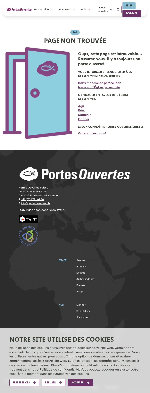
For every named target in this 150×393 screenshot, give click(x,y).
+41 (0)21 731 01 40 (32, 199)
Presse (80, 285)
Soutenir (84, 114)
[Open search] (118, 9)
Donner (132, 13)
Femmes (81, 266)
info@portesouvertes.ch (35, 203)
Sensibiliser (83, 311)
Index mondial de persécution (99, 82)
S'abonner (82, 317)
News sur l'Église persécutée (99, 87)
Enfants (80, 272)
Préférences (21, 382)
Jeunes (80, 260)
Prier (129, 5)
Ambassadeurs (85, 279)
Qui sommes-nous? (92, 133)
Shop (79, 291)
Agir (81, 106)
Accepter (77, 382)
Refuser (50, 382)
